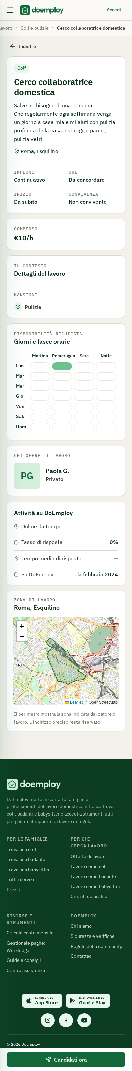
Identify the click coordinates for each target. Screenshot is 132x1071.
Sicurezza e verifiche (93, 936)
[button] (22, 626)
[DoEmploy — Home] (42, 10)
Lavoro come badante (93, 876)
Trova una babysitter (28, 870)
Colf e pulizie (35, 28)
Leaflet (76, 702)
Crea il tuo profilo (89, 896)
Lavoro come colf (89, 866)
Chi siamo (81, 926)
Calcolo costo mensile (30, 933)
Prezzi (13, 889)
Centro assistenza (26, 970)
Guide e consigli (24, 960)
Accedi (114, 10)
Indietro (27, 46)
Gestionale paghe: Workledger (26, 946)
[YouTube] (84, 1020)
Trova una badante (26, 859)
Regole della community (96, 946)
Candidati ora (70, 1059)
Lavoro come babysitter (95, 886)
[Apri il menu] (10, 10)
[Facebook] (66, 1020)
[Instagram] (48, 1020)
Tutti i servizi (20, 879)
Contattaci (82, 956)
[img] (66, 661)
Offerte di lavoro (88, 856)
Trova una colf (21, 849)
